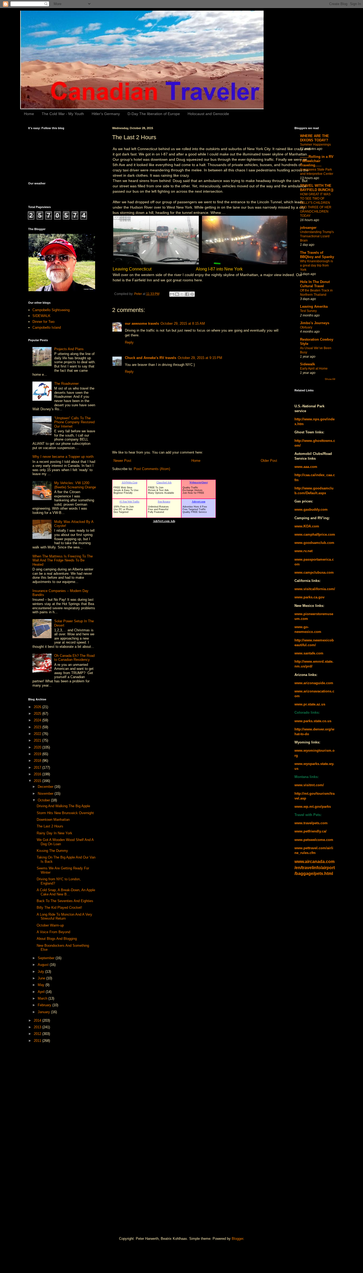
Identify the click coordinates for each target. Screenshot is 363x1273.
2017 (38, 767)
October (44, 800)
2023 (38, 727)
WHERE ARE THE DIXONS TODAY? (314, 138)
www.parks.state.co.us (312, 721)
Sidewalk (307, 364)
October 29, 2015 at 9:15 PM (200, 358)
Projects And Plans (69, 349)
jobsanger (308, 228)
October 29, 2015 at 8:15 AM (183, 323)
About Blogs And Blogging (57, 939)
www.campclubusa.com (314, 572)
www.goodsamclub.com (314, 543)
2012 (38, 1034)
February (45, 1005)
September (47, 958)
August (44, 965)
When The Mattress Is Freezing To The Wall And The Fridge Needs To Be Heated (62, 560)
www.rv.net (303, 551)
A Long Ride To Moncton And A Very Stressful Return (64, 916)
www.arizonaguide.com (313, 683)
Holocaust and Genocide (208, 114)
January (44, 1012)
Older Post (269, 461)
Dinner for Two (43, 322)
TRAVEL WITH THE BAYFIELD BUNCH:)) (316, 188)
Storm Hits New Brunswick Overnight (65, 813)
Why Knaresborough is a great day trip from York (316, 265)
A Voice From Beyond (53, 932)
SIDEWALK (41, 316)
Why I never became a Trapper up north (63, 457)
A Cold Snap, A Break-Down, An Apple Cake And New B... (66, 892)
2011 (38, 1041)
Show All (330, 379)
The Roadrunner (66, 384)
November (46, 794)
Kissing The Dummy (52, 851)
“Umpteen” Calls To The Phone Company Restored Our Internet (74, 422)
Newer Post (122, 461)
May (41, 985)
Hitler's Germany (106, 114)
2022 (38, 734)
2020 (38, 747)
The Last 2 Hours (50, 826)
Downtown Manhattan (53, 820)
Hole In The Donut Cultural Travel (315, 284)
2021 (38, 740)
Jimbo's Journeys (314, 323)
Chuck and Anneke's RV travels (150, 358)
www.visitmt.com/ (309, 785)
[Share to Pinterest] (192, 294)
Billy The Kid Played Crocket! (59, 908)
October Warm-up (50, 925)
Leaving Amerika (314, 306)
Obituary (306, 327)
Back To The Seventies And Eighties (65, 901)
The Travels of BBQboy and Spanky (317, 255)
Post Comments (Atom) (152, 469)
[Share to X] (182, 294)
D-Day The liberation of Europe (154, 114)
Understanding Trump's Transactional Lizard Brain (317, 236)
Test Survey (308, 311)
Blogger (237, 1239)
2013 (38, 1027)
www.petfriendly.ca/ (310, 831)
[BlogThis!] (177, 294)
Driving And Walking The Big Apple (63, 806)
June (42, 978)
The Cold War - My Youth (63, 114)
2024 (38, 720)
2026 (38, 707)
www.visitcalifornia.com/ (314, 589)
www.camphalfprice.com (314, 534)
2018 (38, 761)
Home (29, 114)
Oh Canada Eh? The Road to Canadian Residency (74, 658)
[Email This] (172, 294)
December (46, 787)
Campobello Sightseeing (51, 310)
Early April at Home (314, 368)
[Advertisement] (49, 1131)
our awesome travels (142, 323)
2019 (38, 754)
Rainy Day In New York (54, 833)
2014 (38, 1020)
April (42, 992)
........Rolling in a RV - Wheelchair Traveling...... (317, 161)
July (41, 972)
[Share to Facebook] (187, 294)
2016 (38, 774)
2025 (38, 714)
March (43, 998)
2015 (38, 781)
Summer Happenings (315, 144)
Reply (129, 342)
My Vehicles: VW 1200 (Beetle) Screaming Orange (75, 485)
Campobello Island (46, 327)
